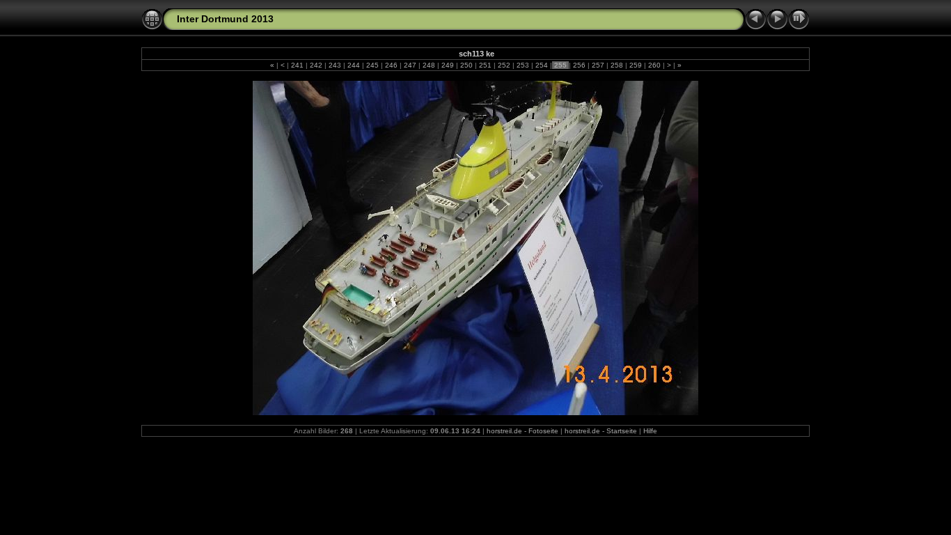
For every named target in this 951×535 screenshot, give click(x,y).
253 (522, 65)
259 (635, 65)
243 (335, 65)
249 (447, 65)
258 (616, 65)
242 (316, 65)
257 (598, 65)
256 (579, 65)
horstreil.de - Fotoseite (522, 431)
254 (541, 65)
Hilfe (650, 431)
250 (466, 65)
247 (410, 65)
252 (504, 65)
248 (429, 65)
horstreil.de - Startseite (601, 431)
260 (654, 65)
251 (485, 65)
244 (353, 65)
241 (297, 65)
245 (372, 65)
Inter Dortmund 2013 (225, 18)
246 (391, 65)
